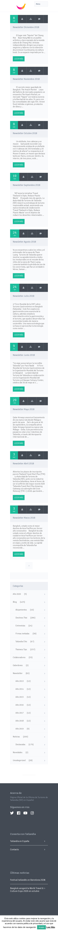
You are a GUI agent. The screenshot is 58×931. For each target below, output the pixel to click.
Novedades (17, 752)
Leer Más (50, 927)
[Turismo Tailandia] (22, 19)
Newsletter (18, 673)
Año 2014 (20, 689)
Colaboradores (19, 657)
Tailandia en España (19, 841)
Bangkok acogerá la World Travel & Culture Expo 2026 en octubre (26, 890)
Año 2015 (20, 697)
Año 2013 (20, 681)
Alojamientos (21, 610)
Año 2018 (20, 721)
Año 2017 (20, 713)
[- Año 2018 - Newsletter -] (30, 19)
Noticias (16, 736)
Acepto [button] (41, 927)
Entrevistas (20, 625)
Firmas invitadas (22, 633)
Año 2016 (20, 705)
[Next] (29, 565)
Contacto (14, 849)
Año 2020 (17, 594)
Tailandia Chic (21, 641)
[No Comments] (39, 19)
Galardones (18, 665)
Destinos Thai (21, 617)
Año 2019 (20, 729)
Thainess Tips (21, 649)
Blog (15, 602)
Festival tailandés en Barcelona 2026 (27, 880)
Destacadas (20, 744)
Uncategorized (19, 760)
